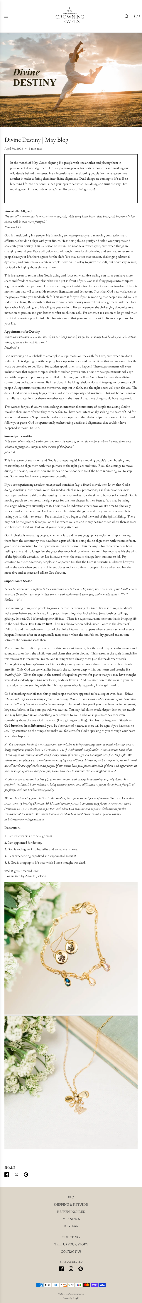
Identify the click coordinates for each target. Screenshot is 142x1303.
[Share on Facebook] (6, 1175)
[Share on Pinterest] (25, 1175)
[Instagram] (71, 1268)
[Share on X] (16, 1175)
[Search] (126, 16)
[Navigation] (5, 16)
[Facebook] (61, 1268)
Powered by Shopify (71, 1298)
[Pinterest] (80, 1268)
